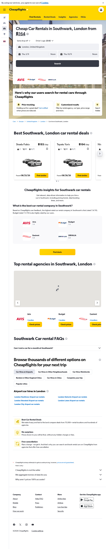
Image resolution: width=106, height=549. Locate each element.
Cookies (44, 3)
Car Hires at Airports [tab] (24, 372)
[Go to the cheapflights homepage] (18, 9)
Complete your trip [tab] (75, 378)
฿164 (20, 33)
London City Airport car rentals (27, 404)
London (42, 121)
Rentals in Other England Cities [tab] (29, 378)
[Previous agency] (17, 303)
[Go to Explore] (4, 34)
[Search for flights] (4, 17)
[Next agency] (97, 303)
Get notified (43, 108)
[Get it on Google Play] (87, 499)
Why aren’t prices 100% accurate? (30, 479)
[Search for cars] (4, 28)
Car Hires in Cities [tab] (54, 378)
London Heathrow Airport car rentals (29, 397)
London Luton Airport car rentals (71, 400)
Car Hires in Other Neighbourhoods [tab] (52, 372)
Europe (21, 121)
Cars (14, 121)
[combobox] (24, 40)
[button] (103, 3)
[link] (57, 252)
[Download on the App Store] (87, 506)
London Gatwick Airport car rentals (72, 397)
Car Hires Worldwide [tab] (81, 372)
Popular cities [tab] (21, 384)
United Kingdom (32, 121)
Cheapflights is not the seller (27, 470)
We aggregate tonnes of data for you (31, 475)
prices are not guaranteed (65, 462)
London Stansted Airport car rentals (29, 400)
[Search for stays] (4, 23)
